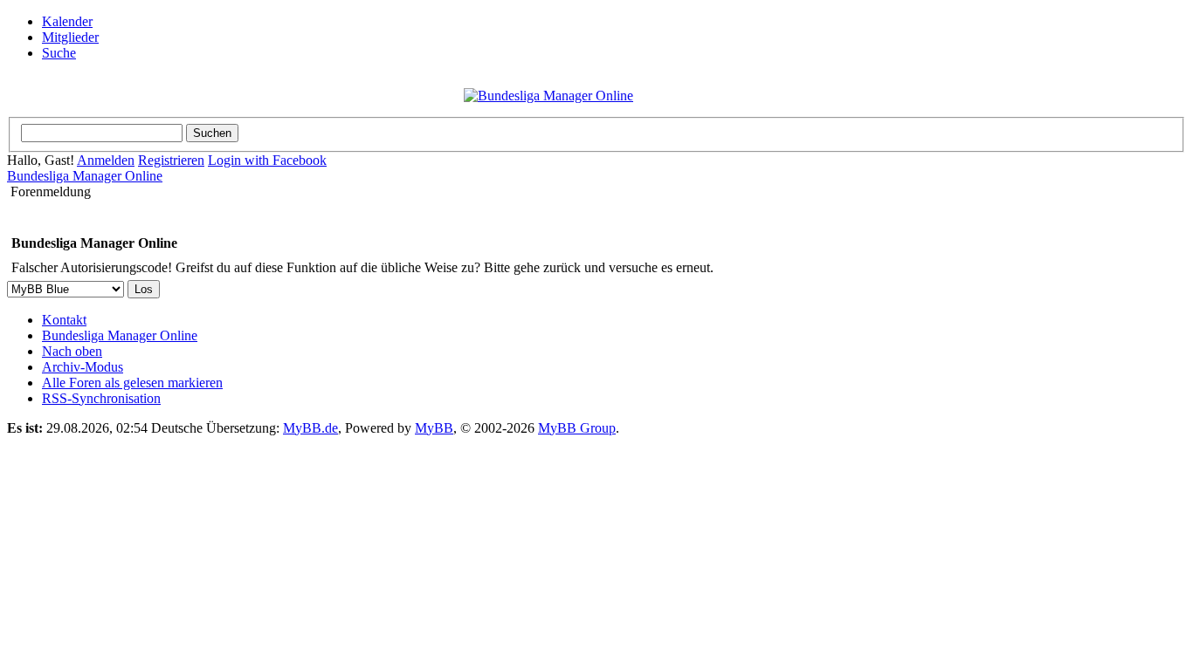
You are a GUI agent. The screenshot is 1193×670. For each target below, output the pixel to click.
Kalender (67, 21)
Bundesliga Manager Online (84, 175)
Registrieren (171, 160)
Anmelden (105, 160)
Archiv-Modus (82, 366)
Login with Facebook (267, 160)
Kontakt (64, 319)
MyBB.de (310, 427)
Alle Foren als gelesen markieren (132, 382)
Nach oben (72, 351)
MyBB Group (577, 427)
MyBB (434, 427)
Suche (59, 52)
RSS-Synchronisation (101, 398)
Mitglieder (70, 37)
